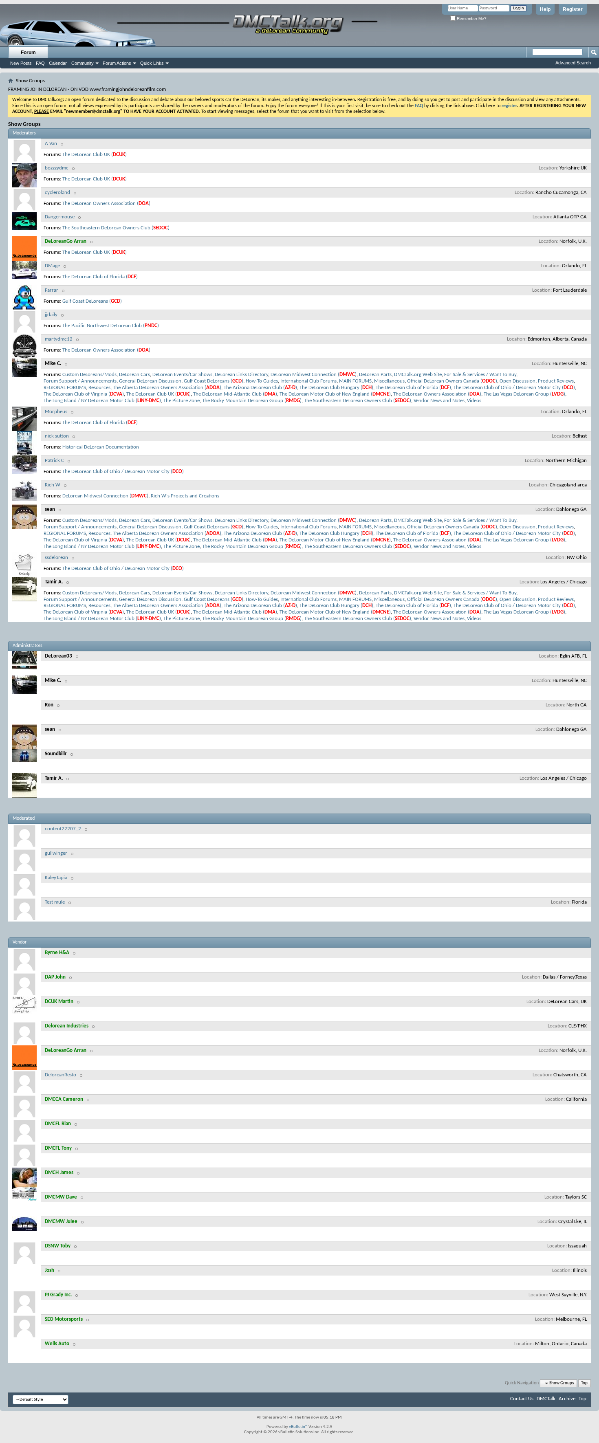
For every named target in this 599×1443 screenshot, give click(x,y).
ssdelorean (56, 557)
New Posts (21, 63)
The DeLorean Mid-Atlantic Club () (235, 394)
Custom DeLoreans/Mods (89, 374)
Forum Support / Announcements (80, 381)
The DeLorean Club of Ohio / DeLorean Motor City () (514, 387)
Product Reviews (556, 381)
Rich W (52, 485)
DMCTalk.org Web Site (418, 374)
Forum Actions (117, 63)
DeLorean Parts (375, 374)
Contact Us (521, 1398)
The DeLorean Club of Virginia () (84, 394)
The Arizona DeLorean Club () (260, 387)
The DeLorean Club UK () (94, 154)
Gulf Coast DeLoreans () (92, 301)
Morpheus (56, 411)
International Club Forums (308, 381)
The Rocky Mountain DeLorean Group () (252, 400)
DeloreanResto (60, 1075)
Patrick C (54, 460)
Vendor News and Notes (439, 400)
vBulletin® (298, 1427)
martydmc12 (59, 339)
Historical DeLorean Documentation (100, 447)
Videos (474, 400)
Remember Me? (471, 18)
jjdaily (51, 314)
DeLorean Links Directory (241, 374)
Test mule (55, 902)
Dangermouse (60, 217)
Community (82, 63)
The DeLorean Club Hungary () (336, 387)
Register (573, 9)
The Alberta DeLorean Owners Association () (167, 387)
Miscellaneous (389, 381)
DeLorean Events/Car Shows (182, 374)
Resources (99, 387)
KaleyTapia (56, 877)
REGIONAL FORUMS (65, 387)
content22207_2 (63, 828)
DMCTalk (546, 1398)
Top (584, 1383)
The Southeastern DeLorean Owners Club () (116, 228)
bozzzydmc (56, 168)
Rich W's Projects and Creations (185, 496)
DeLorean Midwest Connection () (314, 374)
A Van (51, 143)
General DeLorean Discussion (150, 381)
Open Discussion (517, 381)
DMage (52, 265)
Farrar (51, 290)
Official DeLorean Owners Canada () (452, 381)
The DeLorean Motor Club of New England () (335, 394)
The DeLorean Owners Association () (106, 203)
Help (545, 9)
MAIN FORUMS (355, 381)
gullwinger (56, 853)
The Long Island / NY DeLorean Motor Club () (102, 400)
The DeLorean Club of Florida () (100, 276)
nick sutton (57, 436)
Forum (28, 52)
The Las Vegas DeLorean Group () (524, 394)
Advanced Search (573, 62)
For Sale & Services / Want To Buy (480, 374)
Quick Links (152, 63)
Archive (567, 1398)
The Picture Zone (181, 400)
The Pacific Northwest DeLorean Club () (110, 325)
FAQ (40, 63)
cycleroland (57, 192)
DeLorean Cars (134, 374)
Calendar (58, 63)
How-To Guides (262, 381)
